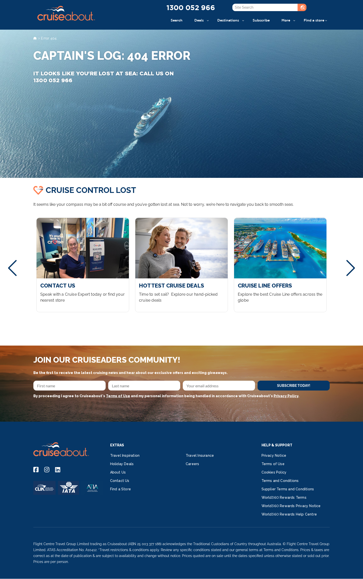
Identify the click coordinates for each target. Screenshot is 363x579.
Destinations (228, 20)
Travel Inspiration (125, 455)
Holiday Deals (122, 464)
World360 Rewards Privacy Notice (291, 506)
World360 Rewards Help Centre (289, 514)
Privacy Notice (274, 455)
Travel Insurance (200, 455)
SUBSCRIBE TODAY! (293, 386)
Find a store (314, 20)
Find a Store (120, 489)
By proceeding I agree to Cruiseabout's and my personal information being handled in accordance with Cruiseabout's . (166, 396)
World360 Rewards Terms (284, 497)
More (286, 20)
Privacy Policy (286, 396)
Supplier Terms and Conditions (288, 489)
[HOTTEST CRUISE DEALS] (181, 265)
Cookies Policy (274, 472)
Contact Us (119, 481)
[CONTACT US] (83, 265)
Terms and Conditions (280, 481)
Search (176, 20)
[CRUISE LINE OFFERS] (280, 265)
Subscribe (261, 20)
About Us (118, 472)
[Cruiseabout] (66, 23)
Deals (199, 20)
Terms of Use (118, 396)
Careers (192, 464)
